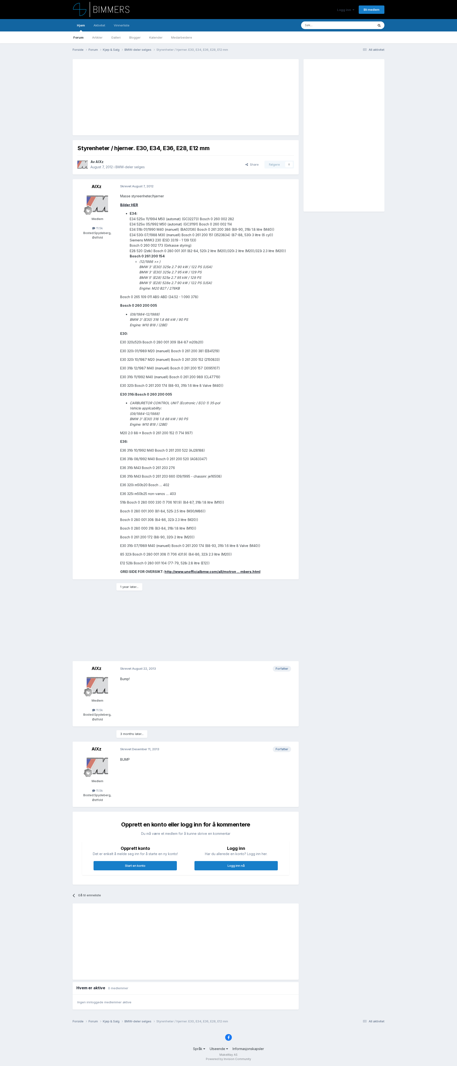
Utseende (218, 1049)
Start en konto (135, 865)
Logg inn (345, 10)
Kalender (156, 37)
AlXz (99, 162)
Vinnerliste (121, 25)
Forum (78, 37)
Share (253, 164)
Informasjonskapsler (248, 1049)
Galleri (116, 37)
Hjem (81, 25)
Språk (198, 1049)
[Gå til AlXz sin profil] (82, 164)
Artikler (97, 37)
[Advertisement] (164, 97)
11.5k (99, 228)
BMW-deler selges (130, 167)
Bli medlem (371, 9)
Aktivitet (99, 25)
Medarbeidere (181, 37)
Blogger (135, 37)
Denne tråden (358, 25)
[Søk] (379, 25)
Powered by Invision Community (228, 1059)
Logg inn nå (236, 865)
